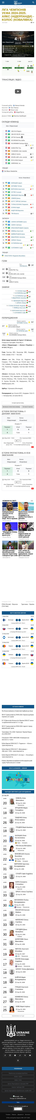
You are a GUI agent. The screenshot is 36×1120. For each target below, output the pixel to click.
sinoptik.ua (25, 1106)
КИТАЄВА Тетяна (16, 186)
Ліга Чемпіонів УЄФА (18, 32)
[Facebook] (4, 27)
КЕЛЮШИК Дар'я (16, 183)
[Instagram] (10, 1055)
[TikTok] (20, 1055)
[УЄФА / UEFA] (18, 1076)
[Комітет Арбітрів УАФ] (18, 1087)
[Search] (33, 2)
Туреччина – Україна (27, 604)
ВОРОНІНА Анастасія (17, 189)
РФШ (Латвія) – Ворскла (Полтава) (10, 605)
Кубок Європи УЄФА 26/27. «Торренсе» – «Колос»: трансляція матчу (17, 744)
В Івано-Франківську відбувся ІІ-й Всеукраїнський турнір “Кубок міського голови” (17, 761)
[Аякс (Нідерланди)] (8, 40)
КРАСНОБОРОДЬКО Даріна (20, 228)
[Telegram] (8, 27)
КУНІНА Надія (15, 207)
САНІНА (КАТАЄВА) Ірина (19, 222)
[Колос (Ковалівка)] (28, 40)
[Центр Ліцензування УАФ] (18, 1083)
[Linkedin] (25, 27)
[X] (12, 27)
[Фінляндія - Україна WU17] (18, 620)
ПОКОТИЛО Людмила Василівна (15, 256)
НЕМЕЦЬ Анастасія (17, 231)
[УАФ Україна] (18, 1073)
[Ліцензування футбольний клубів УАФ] (18, 1090)
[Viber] (16, 27)
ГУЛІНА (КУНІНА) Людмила (19, 204)
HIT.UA (15, 1108)
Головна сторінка (6, 7)
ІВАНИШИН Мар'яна (17, 195)
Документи (21, 1114)
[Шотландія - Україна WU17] (18, 637)
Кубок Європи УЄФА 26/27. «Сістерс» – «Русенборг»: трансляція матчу (18, 756)
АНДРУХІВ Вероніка (17, 210)
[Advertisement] (18, 579)
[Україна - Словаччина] (18, 654)
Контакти (27, 1114)
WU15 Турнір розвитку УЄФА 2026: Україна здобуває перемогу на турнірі (18, 715)
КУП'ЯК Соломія (16, 192)
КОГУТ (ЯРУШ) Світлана (18, 201)
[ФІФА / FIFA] (18, 1080)
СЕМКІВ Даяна (16, 198)
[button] (3, 2)
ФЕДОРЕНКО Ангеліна (18, 237)
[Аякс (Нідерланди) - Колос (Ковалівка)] (18, 443)
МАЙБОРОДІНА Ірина (18, 234)
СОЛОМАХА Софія (17, 247)
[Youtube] (30, 1055)
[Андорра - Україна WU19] (18, 663)
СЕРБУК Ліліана (16, 240)
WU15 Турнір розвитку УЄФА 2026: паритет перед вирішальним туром (17, 727)
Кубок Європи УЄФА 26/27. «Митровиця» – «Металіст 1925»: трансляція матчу (15, 750)
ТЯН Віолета (15, 213)
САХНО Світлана (16, 225)
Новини (14, 1114)
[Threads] (18, 1060)
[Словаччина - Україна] (18, 628)
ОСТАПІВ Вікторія (16, 243)
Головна (8, 1114)
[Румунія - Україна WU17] (18, 646)
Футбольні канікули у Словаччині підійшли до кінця (17, 711)
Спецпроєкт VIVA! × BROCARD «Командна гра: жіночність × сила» (15, 738)
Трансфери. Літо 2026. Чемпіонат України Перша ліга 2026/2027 (17, 733)
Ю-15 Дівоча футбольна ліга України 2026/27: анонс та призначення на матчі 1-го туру (18, 721)
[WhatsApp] (21, 27)
